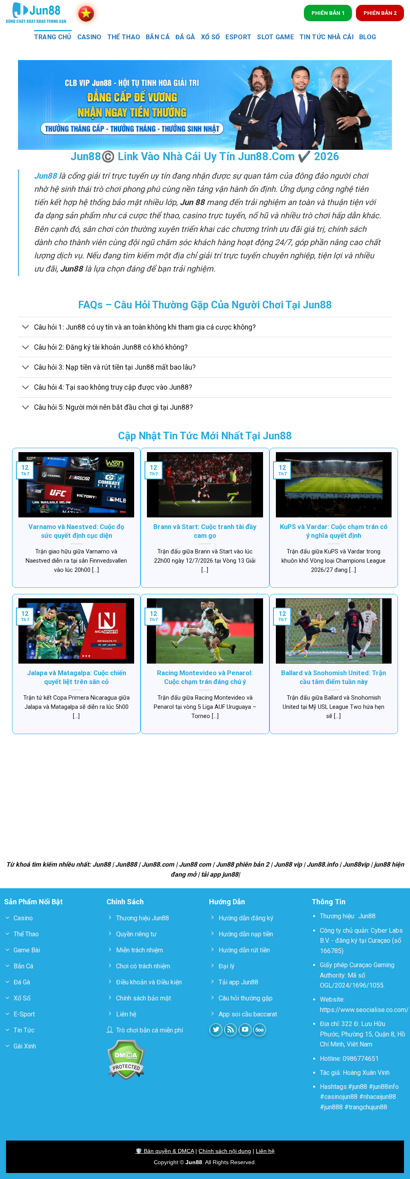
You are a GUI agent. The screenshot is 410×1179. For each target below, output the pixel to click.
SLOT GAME (275, 37)
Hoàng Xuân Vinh (366, 1072)
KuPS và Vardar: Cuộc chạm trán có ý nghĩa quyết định (334, 531)
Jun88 (367, 916)
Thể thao (124, 37)
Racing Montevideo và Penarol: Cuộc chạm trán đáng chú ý (205, 677)
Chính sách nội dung (225, 1151)
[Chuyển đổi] (26, 327)
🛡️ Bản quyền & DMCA (164, 1151)
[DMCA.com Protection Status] (126, 1059)
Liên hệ (265, 1151)
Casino (89, 37)
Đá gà (185, 37)
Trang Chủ (53, 37)
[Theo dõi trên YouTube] (245, 1029)
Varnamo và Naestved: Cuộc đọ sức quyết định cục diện (76, 531)
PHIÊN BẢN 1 (328, 13)
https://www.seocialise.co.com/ (364, 1010)
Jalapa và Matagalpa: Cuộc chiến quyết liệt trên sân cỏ (76, 677)
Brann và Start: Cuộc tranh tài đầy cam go (204, 531)
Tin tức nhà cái (326, 37)
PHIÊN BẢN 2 (380, 13)
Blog (367, 37)
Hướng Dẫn (227, 901)
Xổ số (210, 37)
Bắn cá (158, 37)
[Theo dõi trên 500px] (259, 1029)
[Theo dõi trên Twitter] (216, 1029)
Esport (238, 37)
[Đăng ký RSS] (230, 1029)
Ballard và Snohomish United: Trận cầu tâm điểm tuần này (333, 677)
